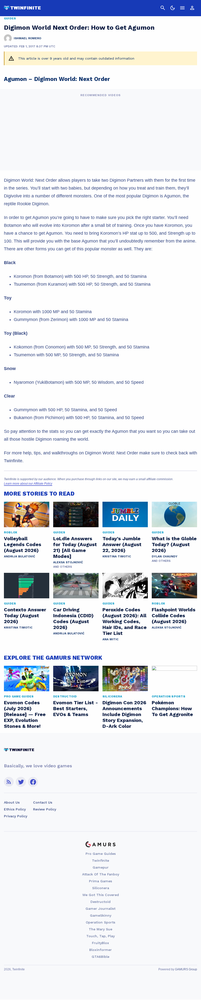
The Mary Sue (100, 929)
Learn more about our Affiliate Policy (28, 483)
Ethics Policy (15, 809)
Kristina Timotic (116, 556)
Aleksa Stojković (68, 562)
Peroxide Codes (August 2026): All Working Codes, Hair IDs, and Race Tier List (124, 621)
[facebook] (33, 782)
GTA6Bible (100, 957)
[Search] (163, 8)
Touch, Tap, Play (100, 936)
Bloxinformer (100, 950)
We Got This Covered (100, 895)
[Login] (192, 8)
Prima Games (100, 881)
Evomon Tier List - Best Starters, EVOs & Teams (75, 708)
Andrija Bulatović (19, 556)
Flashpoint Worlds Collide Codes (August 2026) (173, 615)
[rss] (9, 782)
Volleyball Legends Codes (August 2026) (22, 544)
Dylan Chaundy (164, 556)
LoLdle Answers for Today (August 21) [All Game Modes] (75, 547)
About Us (12, 802)
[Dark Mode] (172, 8)
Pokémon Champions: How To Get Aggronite (172, 708)
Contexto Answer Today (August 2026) (25, 615)
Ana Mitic (110, 639)
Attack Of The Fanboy (100, 874)
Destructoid (100, 902)
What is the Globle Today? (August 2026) (174, 544)
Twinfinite (100, 860)
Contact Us (42, 802)
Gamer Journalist (100, 908)
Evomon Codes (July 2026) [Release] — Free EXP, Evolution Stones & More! (25, 714)
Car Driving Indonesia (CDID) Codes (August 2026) (73, 618)
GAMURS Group (186, 969)
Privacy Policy (15, 816)
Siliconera (100, 888)
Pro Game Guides (101, 854)
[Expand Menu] (182, 8)
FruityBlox (100, 943)
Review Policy (44, 809)
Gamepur (101, 867)
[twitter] (21, 782)
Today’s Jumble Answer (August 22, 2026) (121, 544)
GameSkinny (100, 915)
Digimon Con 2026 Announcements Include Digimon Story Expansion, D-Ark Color (124, 714)
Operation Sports (100, 922)
